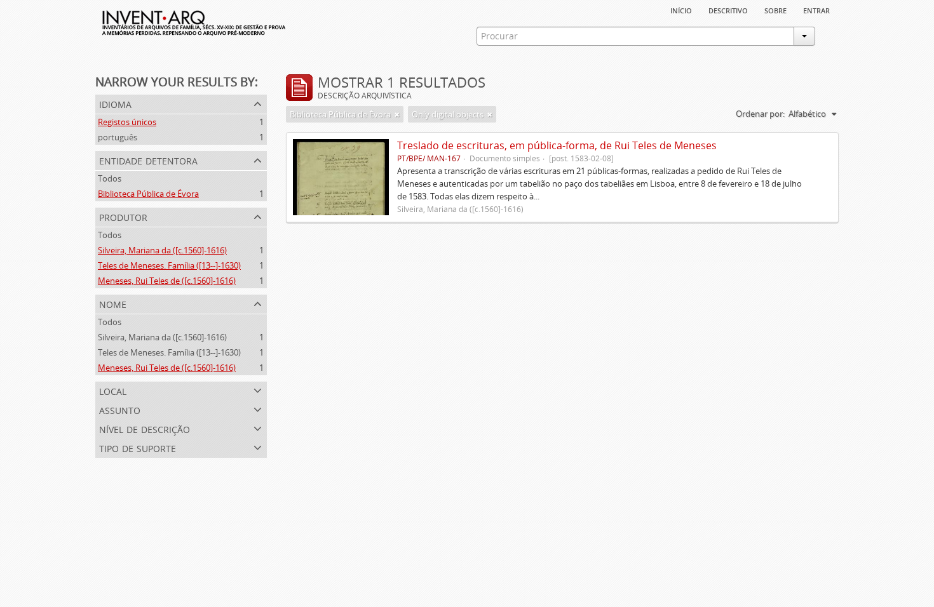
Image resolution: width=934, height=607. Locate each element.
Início (681, 10)
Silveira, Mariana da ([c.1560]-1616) (162, 250)
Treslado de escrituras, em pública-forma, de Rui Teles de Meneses (557, 145)
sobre (775, 10)
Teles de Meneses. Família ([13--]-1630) (169, 265)
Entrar (816, 10)
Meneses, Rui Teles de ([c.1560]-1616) (167, 280)
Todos (109, 178)
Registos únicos (127, 122)
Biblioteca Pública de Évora (148, 193)
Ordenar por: (760, 113)
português (117, 137)
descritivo (728, 10)
